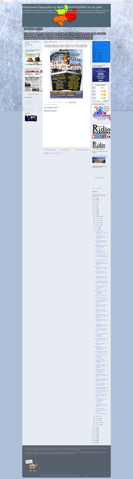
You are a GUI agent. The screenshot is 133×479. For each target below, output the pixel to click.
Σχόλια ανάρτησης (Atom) (56, 153)
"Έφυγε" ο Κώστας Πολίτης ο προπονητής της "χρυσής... (101, 301)
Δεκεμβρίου (98, 216)
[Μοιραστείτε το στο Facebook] (74, 102)
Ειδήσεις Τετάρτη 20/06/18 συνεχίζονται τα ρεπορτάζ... (101, 287)
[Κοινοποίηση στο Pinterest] (75, 102)
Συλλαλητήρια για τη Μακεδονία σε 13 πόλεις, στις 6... (101, 405)
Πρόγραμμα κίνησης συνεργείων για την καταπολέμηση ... (100, 371)
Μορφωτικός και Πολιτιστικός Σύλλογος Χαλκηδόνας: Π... (101, 348)
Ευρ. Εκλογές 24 (68, 36)
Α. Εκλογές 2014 (29, 33)
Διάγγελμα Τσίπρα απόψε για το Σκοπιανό (101, 391)
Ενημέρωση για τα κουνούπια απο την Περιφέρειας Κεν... (101, 380)
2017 (95, 427)
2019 (95, 212)
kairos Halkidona (100, 85)
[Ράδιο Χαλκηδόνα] (25, 46)
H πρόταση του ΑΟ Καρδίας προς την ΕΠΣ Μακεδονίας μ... (101, 283)
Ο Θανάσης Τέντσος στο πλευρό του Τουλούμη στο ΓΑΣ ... (101, 376)
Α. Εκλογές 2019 (40, 33)
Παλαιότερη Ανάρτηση (82, 149)
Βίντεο (87, 33)
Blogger (90, 475)
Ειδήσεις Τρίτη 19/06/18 (100, 295)
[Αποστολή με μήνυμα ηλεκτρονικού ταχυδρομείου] (69, 102)
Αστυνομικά (80, 33)
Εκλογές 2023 (57, 36)
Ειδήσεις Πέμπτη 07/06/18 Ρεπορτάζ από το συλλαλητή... (101, 400)
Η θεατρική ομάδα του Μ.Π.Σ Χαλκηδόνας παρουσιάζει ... (100, 237)
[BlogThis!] (71, 102)
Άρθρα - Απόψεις (70, 33)
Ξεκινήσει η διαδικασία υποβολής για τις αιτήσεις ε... (101, 273)
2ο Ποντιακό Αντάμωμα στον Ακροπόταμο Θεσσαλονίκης (101, 335)
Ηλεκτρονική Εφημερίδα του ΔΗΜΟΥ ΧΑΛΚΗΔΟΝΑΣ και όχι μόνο (62, 7)
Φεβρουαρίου (98, 422)
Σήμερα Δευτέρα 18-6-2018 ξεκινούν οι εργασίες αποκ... (101, 306)
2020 (95, 210)
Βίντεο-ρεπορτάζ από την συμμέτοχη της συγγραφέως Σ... (100, 292)
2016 (95, 429)
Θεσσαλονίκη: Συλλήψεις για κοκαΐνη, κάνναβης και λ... (101, 388)
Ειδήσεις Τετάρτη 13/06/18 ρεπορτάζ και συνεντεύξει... (101, 356)
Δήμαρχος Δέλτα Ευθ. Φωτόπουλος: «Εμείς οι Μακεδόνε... (101, 361)
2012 (95, 438)
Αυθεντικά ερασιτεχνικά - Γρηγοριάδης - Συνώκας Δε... (101, 321)
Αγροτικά (61, 33)
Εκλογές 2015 (38, 36)
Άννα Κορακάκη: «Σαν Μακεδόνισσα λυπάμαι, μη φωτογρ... (101, 316)
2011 (95, 440)
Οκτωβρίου (98, 220)
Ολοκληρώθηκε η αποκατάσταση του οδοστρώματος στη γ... (100, 252)
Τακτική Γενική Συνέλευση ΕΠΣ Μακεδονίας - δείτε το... (101, 278)
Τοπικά (90, 38)
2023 (95, 203)
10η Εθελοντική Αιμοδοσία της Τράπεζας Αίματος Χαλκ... (101, 330)
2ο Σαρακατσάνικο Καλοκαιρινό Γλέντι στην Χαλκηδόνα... (101, 232)
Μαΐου (96, 416)
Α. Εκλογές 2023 (51, 33)
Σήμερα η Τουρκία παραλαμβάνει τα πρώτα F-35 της (101, 263)
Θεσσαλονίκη (78, 36)
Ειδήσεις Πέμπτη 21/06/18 (101, 260)
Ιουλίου (97, 227)
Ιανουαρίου (98, 424)
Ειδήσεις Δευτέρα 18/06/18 (101, 297)
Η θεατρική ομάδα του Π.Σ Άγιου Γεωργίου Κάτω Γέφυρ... (101, 242)
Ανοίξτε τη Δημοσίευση (97, 188)
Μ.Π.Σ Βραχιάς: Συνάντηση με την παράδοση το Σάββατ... (101, 340)
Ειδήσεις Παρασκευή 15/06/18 (99, 344)
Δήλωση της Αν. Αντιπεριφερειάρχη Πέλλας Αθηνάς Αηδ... (101, 325)
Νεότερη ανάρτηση (50, 149)
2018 (95, 214)
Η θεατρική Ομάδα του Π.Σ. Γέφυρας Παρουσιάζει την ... (101, 256)
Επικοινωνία (38, 29)
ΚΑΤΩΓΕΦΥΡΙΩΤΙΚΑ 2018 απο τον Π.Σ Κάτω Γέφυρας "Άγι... (101, 247)
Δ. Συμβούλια (101, 33)
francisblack (81, 475)
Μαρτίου (97, 420)
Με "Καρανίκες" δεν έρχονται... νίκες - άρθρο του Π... (101, 268)
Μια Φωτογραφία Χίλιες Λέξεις (32, 38)
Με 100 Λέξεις (88, 36)
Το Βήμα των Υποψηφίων (78, 38)
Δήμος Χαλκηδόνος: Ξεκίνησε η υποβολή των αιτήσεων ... (101, 410)
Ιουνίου (97, 229)
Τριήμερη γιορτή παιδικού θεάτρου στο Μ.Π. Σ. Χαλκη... (101, 396)
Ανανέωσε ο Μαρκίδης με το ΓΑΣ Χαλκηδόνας (101, 384)
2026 (95, 197)
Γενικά (93, 33)
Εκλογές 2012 (28, 36)
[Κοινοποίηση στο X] (72, 102)
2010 (95, 442)
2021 (95, 208)
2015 (95, 431)
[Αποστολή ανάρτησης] (66, 102)
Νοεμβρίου (97, 218)
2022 (95, 205)
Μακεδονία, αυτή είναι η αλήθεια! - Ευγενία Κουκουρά (100, 366)
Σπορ (68, 38)
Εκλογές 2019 (48, 36)
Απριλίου (97, 418)
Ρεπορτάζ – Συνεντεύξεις (57, 38)
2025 (95, 199)
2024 (95, 201)
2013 (95, 436)
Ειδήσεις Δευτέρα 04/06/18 (101, 413)
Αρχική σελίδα (28, 29)
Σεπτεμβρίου (98, 222)
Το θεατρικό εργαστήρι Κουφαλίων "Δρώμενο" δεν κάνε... (100, 311)
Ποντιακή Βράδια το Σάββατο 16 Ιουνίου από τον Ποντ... (101, 352)
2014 (95, 434)
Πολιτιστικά (46, 38)
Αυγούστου (98, 225)
